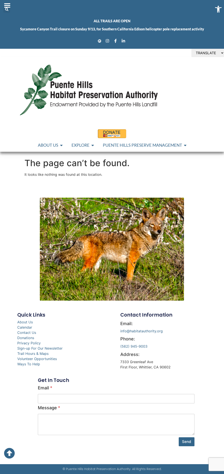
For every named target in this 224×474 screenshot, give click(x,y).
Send (186, 441)
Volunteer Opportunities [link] (37, 359)
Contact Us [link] (26, 332)
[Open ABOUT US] (61, 145)
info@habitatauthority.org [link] (141, 331)
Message (49, 407)
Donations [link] (25, 338)
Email (45, 387)
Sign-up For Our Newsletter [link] (40, 348)
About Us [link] (25, 322)
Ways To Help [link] (28, 364)
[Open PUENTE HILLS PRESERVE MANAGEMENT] (185, 145)
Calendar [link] (24, 327)
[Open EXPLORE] (93, 145)
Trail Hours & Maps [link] (33, 353)
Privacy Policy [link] (29, 343)
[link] (100, 41)
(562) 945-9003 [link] (133, 346)
